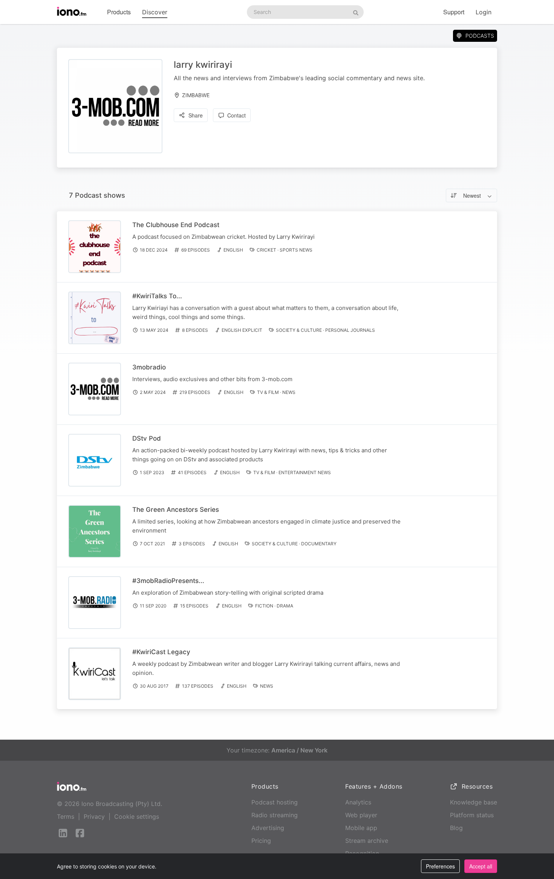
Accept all (480, 866)
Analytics (358, 802)
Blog (456, 828)
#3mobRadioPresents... (168, 580)
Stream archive (366, 840)
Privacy (94, 816)
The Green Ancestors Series (175, 509)
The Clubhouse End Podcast (175, 225)
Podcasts (479, 35)
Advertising (267, 828)
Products (119, 12)
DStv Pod (146, 438)
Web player (361, 815)
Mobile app (361, 828)
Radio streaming (274, 815)
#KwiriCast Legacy (161, 652)
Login (483, 12)
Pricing (261, 840)
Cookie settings (136, 816)
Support (453, 12)
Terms (65, 816)
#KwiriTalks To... (157, 296)
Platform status (472, 815)
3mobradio (149, 367)
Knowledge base (473, 802)
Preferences (440, 866)
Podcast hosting (274, 802)
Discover (154, 12)
